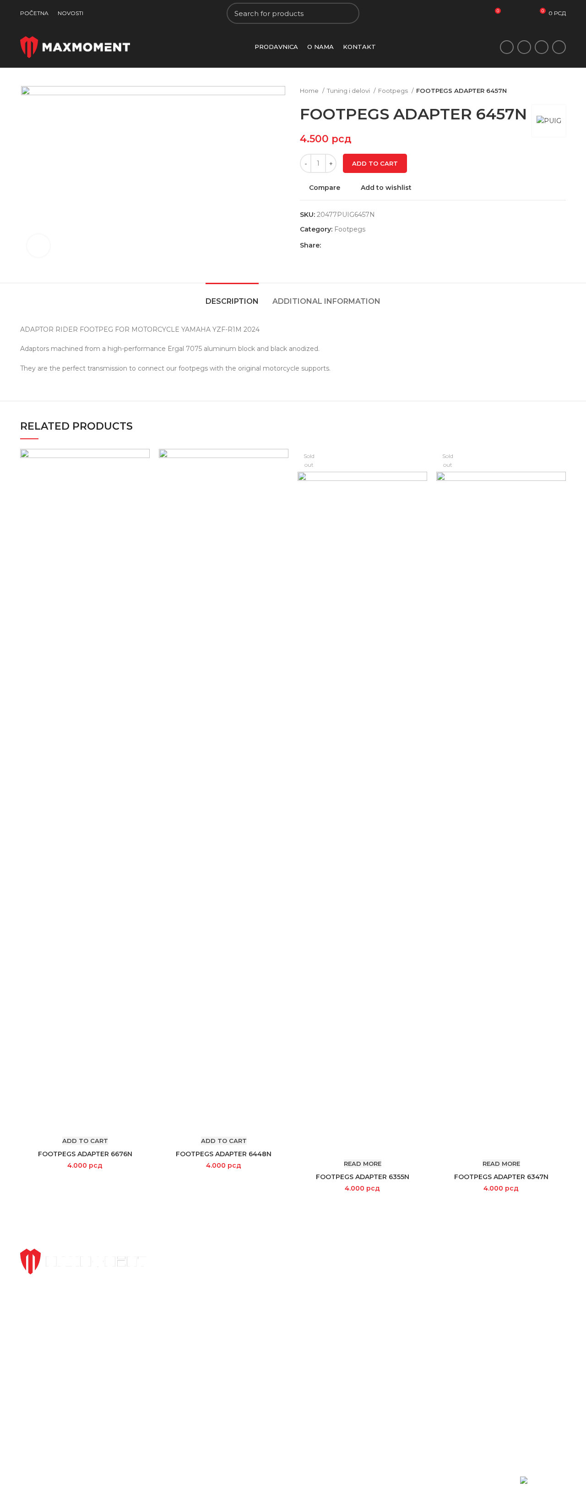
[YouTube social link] (559, 47)
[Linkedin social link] (360, 245)
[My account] (525, 13)
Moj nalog (409, 1272)
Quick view (142, 484)
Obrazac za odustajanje (523, 1272)
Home (310, 90)
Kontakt (313, 1319)
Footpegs (393, 90)
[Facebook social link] (507, 47)
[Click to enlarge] (38, 245)
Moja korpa (411, 1288)
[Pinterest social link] (349, 245)
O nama (313, 1304)
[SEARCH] (347, 13)
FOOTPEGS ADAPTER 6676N (85, 1154)
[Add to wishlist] (142, 505)
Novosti (312, 1288)
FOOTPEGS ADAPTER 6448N (223, 1154)
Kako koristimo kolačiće (430, 1351)
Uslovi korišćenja (419, 1335)
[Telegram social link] (370, 245)
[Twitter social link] (524, 47)
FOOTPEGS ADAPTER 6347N (501, 1177)
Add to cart (375, 163)
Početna (313, 1272)
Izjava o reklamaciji (516, 1288)
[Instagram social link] (541, 47)
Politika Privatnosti (423, 1319)
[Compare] (142, 463)
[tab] (232, 297)
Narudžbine (411, 1304)
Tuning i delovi (349, 90)
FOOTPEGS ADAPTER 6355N (362, 1177)
